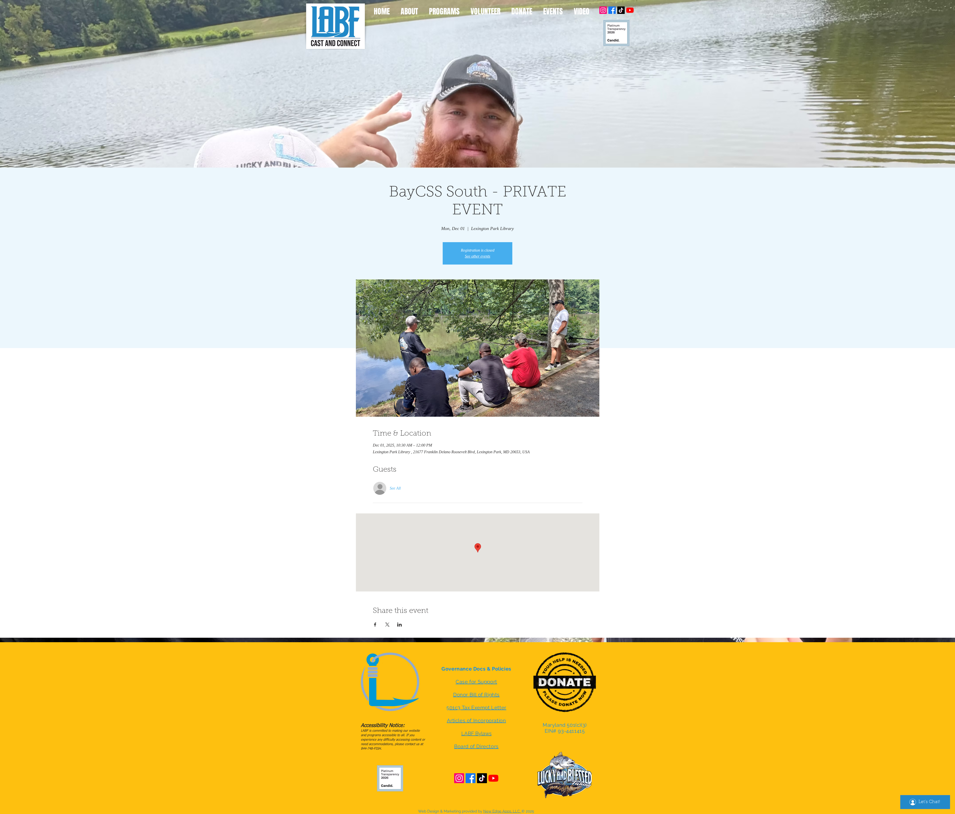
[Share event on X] (387, 625)
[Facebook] (612, 10)
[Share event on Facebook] (375, 625)
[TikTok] (621, 10)
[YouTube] (630, 10)
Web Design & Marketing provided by (470, 811)
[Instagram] (603, 10)
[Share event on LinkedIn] (399, 625)
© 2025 (528, 811)
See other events (477, 256)
